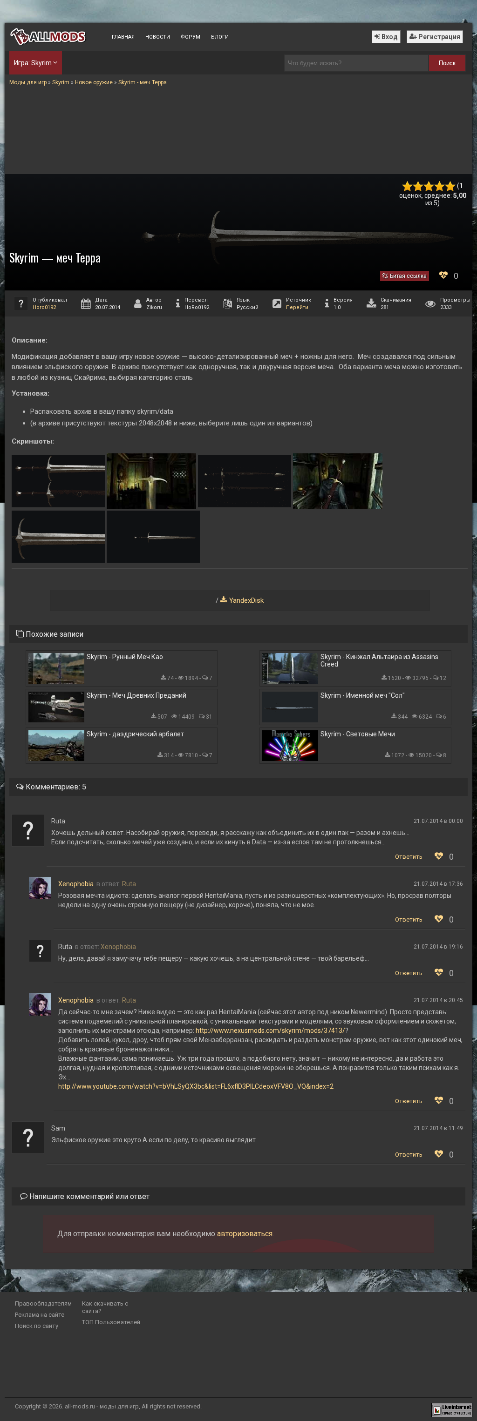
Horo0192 (44, 307)
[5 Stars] (450, 186)
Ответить (408, 856)
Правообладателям (43, 1303)
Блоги (220, 37)
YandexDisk (246, 600)
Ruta (129, 884)
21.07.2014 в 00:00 (438, 821)
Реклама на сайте (39, 1314)
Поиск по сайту (36, 1325)
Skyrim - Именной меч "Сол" (362, 695)
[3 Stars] (428, 186)
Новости (157, 37)
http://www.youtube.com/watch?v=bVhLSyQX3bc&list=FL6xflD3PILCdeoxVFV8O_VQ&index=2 (196, 1086)
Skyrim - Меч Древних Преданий (136, 695)
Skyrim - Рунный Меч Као (125, 656)
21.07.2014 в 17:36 (438, 884)
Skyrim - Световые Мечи (357, 734)
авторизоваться (245, 1233)
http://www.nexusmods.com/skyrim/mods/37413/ (270, 1030)
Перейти (297, 307)
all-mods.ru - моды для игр (102, 1406)
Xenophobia (76, 884)
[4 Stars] (439, 186)
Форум (190, 37)
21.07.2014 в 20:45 (438, 1000)
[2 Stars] (418, 186)
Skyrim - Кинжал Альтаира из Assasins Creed (379, 660)
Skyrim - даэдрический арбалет (135, 734)
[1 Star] (407, 186)
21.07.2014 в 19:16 (438, 946)
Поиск (447, 63)
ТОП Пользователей (111, 1322)
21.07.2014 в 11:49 (438, 1128)
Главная (123, 37)
